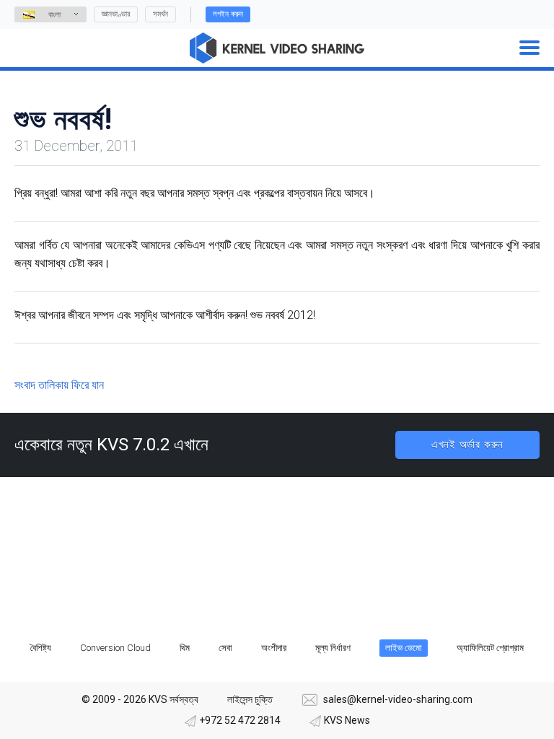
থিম (185, 647)
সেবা (225, 647)
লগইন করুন (228, 14)
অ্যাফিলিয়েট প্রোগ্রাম (490, 647)
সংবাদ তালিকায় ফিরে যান (59, 385)
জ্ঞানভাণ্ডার (116, 14)
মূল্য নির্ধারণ (333, 647)
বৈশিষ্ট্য (40, 647)
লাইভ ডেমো (403, 647)
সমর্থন (160, 14)
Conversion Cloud (115, 647)
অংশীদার (273, 647)
